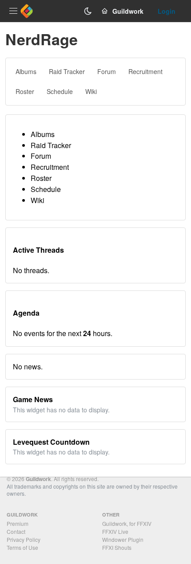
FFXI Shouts (116, 547)
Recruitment (50, 167)
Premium (17, 523)
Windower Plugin (122, 539)
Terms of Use (22, 547)
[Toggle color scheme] (88, 11)
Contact (16, 531)
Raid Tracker (51, 145)
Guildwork (38, 479)
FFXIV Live (115, 531)
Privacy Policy (23, 539)
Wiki (37, 200)
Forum (41, 156)
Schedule (46, 189)
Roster (41, 178)
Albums (43, 134)
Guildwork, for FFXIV (126, 523)
